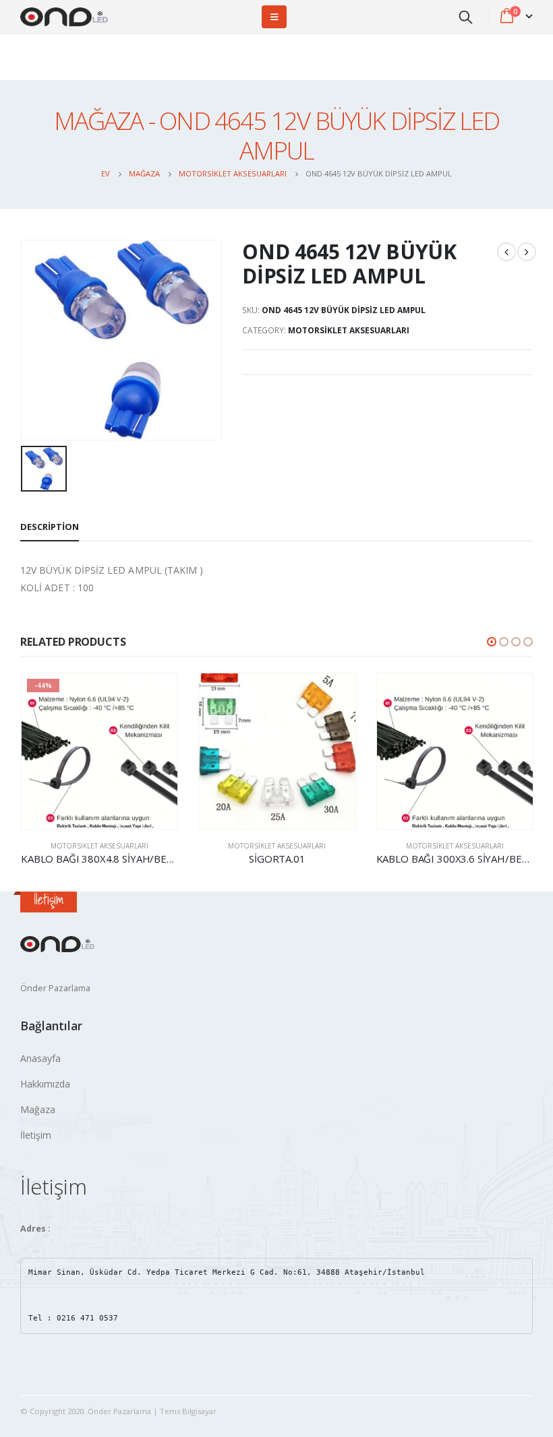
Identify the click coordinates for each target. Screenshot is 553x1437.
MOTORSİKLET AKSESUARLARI (348, 330)
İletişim (35, 1135)
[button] (492, 642)
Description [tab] (49, 527)
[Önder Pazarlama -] (64, 17)
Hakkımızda (45, 1083)
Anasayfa (40, 1058)
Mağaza (37, 1109)
